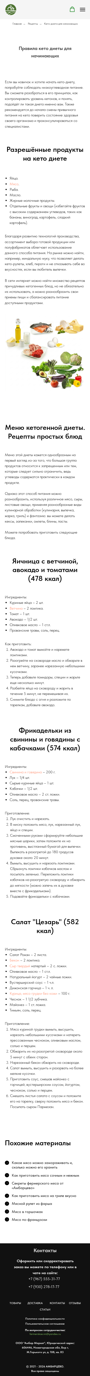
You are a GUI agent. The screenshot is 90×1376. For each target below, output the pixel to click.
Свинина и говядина (26, 772)
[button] (72, 9)
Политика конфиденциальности (45, 1318)
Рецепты (33, 23)
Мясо (14, 184)
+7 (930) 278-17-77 (43, 1286)
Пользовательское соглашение (45, 1323)
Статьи (45, 1309)
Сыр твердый (20, 966)
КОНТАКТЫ (57, 1303)
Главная (17, 23)
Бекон (14, 960)
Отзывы (75, 1303)
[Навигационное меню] (82, 9)
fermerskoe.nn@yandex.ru (45, 1334)
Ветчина (16, 608)
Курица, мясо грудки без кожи (33, 993)
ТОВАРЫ (15, 1303)
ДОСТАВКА (35, 1303)
